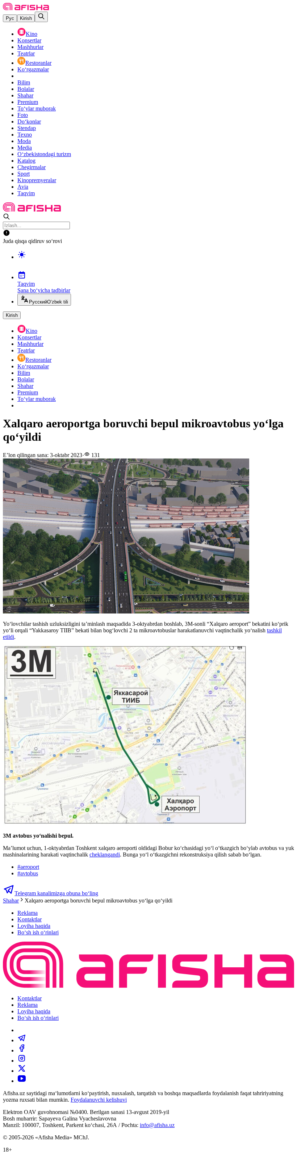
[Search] (41, 17)
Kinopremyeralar (36, 180)
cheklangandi (104, 854)
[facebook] (21, 1050)
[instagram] (21, 1060)
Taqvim (26, 193)
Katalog (26, 161)
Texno (24, 134)
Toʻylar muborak (36, 108)
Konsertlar (29, 40)
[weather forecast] (155, 262)
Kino (31, 34)
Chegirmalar (31, 167)
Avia (22, 187)
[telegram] (21, 1040)
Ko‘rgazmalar (33, 69)
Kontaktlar (29, 919)
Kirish (26, 18)
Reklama (27, 913)
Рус (10, 18)
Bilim (23, 82)
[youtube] (21, 1081)
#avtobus (27, 873)
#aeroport (28, 867)
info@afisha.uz (157, 1125)
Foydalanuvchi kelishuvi (99, 1100)
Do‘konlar (29, 121)
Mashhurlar (30, 47)
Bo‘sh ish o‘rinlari (38, 932)
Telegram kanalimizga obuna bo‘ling (56, 893)
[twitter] (21, 1071)
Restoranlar (38, 63)
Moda (24, 141)
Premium (27, 102)
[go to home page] (26, 8)
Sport (23, 174)
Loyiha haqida (33, 926)
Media (24, 147)
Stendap (26, 128)
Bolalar (25, 89)
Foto (22, 115)
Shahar (25, 95)
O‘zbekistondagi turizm (44, 154)
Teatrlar (26, 53)
